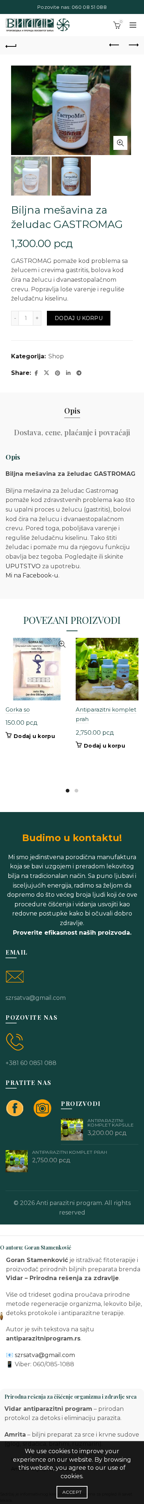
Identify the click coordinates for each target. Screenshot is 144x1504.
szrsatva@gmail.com (36, 997)
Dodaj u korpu (79, 318)
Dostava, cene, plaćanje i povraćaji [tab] (72, 432)
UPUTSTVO (23, 566)
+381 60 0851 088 (31, 1063)
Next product (133, 45)
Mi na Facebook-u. (32, 575)
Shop (56, 356)
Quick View (61, 644)
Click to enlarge (120, 143)
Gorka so (18, 709)
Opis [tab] (72, 410)
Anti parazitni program (69, 1202)
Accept (72, 1492)
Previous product (114, 45)
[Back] (11, 45)
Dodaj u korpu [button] (34, 736)
